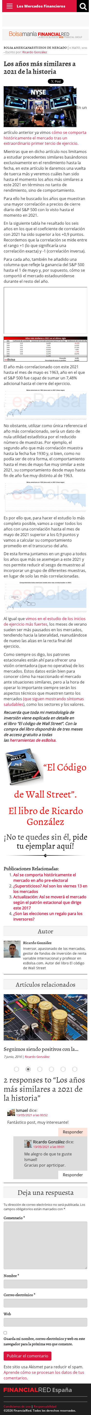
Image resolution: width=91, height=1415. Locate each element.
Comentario (14, 1218)
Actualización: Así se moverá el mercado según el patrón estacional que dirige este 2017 (49, 902)
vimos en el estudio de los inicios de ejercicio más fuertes (45, 621)
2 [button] (28, 1069)
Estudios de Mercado (49, 47)
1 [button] (16, 1069)
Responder (73, 1132)
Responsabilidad (45, 1406)
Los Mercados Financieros (41, 6)
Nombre (11, 1275)
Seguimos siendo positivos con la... (41, 1049)
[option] (45, 1028)
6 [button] (74, 1069)
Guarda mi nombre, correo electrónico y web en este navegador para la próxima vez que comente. (44, 1341)
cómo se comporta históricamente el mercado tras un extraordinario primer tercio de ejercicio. (45, 138)
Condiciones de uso (17, 1406)
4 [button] (51, 1069)
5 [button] (63, 1069)
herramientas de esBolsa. (33, 740)
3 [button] (39, 1069)
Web (7, 1314)
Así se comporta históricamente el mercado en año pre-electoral (44, 877)
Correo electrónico (19, 1295)
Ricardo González (34, 52)
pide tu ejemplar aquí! (52, 841)
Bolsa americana (18, 47)
